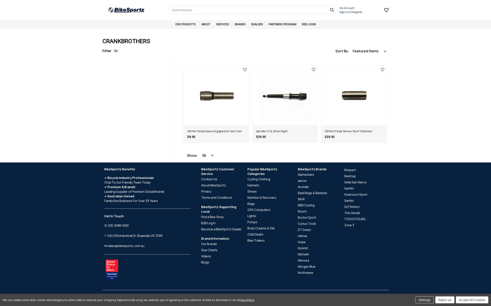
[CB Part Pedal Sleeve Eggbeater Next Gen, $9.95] (216, 95)
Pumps (252, 222)
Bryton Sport (307, 217)
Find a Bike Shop (212, 217)
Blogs (205, 262)
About (205, 24)
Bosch (302, 211)
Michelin (303, 254)
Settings (425, 300)
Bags (251, 204)
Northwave (305, 273)
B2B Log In (208, 223)
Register (356, 12)
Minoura (303, 260)
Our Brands (209, 244)
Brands (240, 24)
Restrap (350, 176)
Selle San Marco (355, 182)
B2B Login (309, 24)
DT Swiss (304, 230)
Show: (192, 155)
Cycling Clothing (258, 179)
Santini (349, 188)
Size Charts (209, 250)
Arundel (303, 187)
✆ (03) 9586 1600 (116, 225)
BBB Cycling (306, 205)
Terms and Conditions (216, 197)
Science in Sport (355, 194)
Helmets (253, 185)
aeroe (302, 181)
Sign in (343, 12)
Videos (206, 256)
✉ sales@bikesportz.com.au (124, 246)
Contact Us (209, 179)
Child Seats (255, 234)
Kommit (303, 248)
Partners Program (282, 24)
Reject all (444, 300)
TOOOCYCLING (355, 219)
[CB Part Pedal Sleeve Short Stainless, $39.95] (354, 95)
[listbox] (370, 51)
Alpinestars (306, 174)
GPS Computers (258, 210)
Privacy (206, 191)
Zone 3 (349, 225)
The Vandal (352, 213)
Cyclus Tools (307, 224)
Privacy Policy (245, 300)
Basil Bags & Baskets (312, 193)
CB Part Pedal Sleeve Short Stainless (348, 131)
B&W (301, 199)
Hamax (302, 236)
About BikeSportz (213, 185)
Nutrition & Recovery (261, 197)
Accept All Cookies (472, 300)
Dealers (257, 24)
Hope (302, 242)
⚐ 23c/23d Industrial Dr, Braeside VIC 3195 (133, 236)
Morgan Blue (307, 266)
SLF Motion (352, 207)
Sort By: (342, 51)
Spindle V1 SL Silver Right (272, 131)
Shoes (252, 191)
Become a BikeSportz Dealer (221, 229)
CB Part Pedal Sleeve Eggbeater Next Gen (214, 131)
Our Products (185, 24)
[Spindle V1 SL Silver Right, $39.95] (285, 95)
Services (222, 24)
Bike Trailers (256, 240)
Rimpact (350, 170)
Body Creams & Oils (261, 228)
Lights (251, 216)
